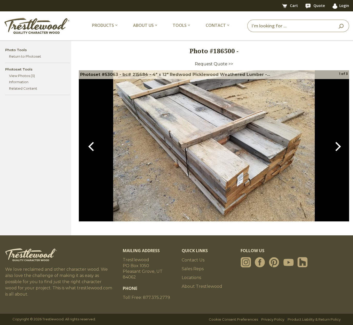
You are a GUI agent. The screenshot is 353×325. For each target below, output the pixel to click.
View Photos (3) (22, 76)
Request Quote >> (214, 63)
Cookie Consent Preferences (233, 319)
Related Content (23, 88)
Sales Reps (193, 268)
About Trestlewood (202, 286)
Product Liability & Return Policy (314, 319)
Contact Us (193, 260)
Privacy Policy (272, 319)
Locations (191, 277)
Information (18, 82)
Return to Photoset (25, 56)
